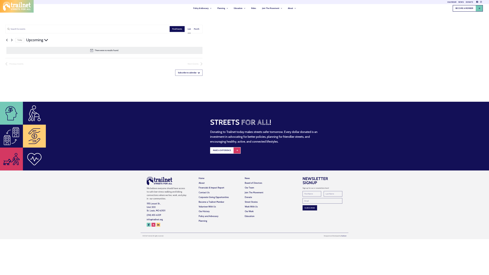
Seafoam (343, 236)
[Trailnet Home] (17, 6)
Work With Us (251, 206)
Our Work (249, 211)
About (290, 8)
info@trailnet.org (155, 219)
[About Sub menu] (296, 8)
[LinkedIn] (158, 225)
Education (238, 8)
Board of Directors (253, 183)
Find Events (177, 29)
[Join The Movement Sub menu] (282, 8)
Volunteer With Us (207, 206)
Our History (204, 211)
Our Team (249, 187)
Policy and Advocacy (208, 216)
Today (19, 40)
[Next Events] (11, 40)
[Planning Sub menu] (228, 8)
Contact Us (204, 192)
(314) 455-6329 (154, 215)
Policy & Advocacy (201, 8)
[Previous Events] (6, 40)
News (461, 2)
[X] (153, 225)
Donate (469, 2)
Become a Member (464, 8)
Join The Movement (270, 8)
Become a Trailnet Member (211, 202)
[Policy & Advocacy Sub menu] (211, 8)
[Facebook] (149, 225)
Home (201, 178)
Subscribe (309, 208)
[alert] (104, 50)
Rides (253, 8)
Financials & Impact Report (211, 187)
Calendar (451, 2)
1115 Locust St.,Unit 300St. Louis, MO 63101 (156, 207)
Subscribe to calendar (187, 73)
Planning (221, 8)
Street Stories (251, 202)
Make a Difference (222, 150)
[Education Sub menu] (245, 8)
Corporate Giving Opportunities (214, 197)
